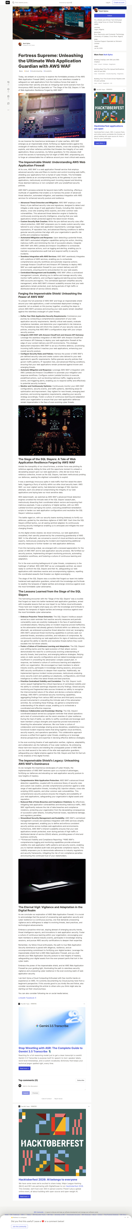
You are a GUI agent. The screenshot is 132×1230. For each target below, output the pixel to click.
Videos (29, 1214)
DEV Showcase (86, 1214)
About (94, 1214)
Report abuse (58, 1098)
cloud (26, 71)
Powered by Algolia (64, 2)
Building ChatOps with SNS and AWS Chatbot (106, 62)
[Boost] (8, 103)
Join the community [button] (19, 1226)
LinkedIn (22, 998)
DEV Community (38, 1212)
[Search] (13, 2)
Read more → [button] (24, 1068)
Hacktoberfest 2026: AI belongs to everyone (48, 1179)
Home (6, 1214)
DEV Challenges (14, 1214)
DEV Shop (123, 1214)
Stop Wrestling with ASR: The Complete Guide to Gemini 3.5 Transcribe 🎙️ (51, 1049)
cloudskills (48, 71)
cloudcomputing (36, 71)
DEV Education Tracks (39, 1214)
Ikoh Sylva (26, 43)
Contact (100, 1214)
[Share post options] (8, 110)
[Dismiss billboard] (128, 1217)
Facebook (30, 998)
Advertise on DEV (60, 1214)
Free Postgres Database (111, 1214)
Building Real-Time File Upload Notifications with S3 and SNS (109, 71)
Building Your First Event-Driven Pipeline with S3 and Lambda (109, 81)
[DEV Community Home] (7, 2)
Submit (25, 1093)
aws (21, 71)
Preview (35, 1093)
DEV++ (23, 1214)
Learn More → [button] (100, 143)
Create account (119, 2)
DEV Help (50, 1214)
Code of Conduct (47, 1098)
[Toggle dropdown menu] (84, 1003)
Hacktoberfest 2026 (74, 1186)
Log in (108, 2)
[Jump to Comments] (8, 90)
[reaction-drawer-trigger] (8, 83)
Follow (109, 16)
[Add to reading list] (8, 97)
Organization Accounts (73, 1214)
